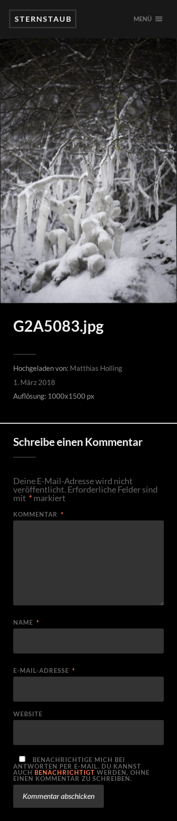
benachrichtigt (64, 772)
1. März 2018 (34, 382)
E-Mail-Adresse (44, 671)
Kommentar (38, 514)
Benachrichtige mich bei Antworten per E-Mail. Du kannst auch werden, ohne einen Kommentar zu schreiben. (81, 769)
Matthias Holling (96, 368)
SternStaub (43, 18)
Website (27, 714)
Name (26, 623)
